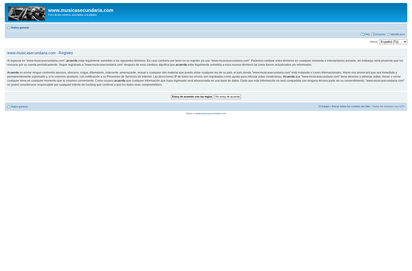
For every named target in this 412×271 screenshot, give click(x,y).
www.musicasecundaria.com (211, 113)
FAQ (367, 34)
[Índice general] (27, 12)
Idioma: (374, 41)
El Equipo (324, 106)
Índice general (20, 27)
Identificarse (398, 34)
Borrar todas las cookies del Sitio (351, 106)
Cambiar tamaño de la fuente (401, 27)
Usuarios (380, 34)
